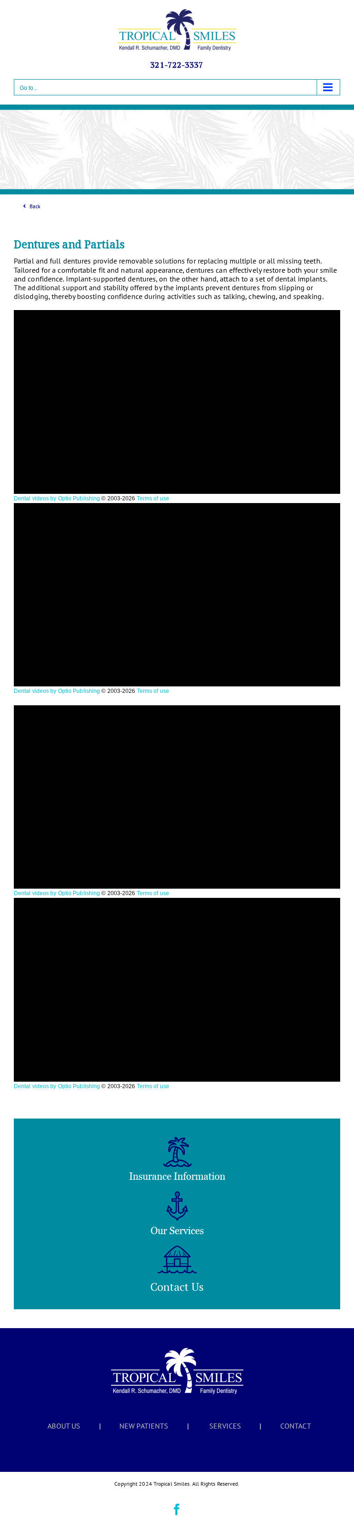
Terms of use (153, 498)
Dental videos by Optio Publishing (57, 498)
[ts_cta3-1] (177, 1249)
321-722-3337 (176, 64)
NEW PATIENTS (143, 1425)
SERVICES (225, 1425)
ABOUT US (63, 1425)
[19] (177, 1195)
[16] (177, 1140)
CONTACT (295, 1425)
